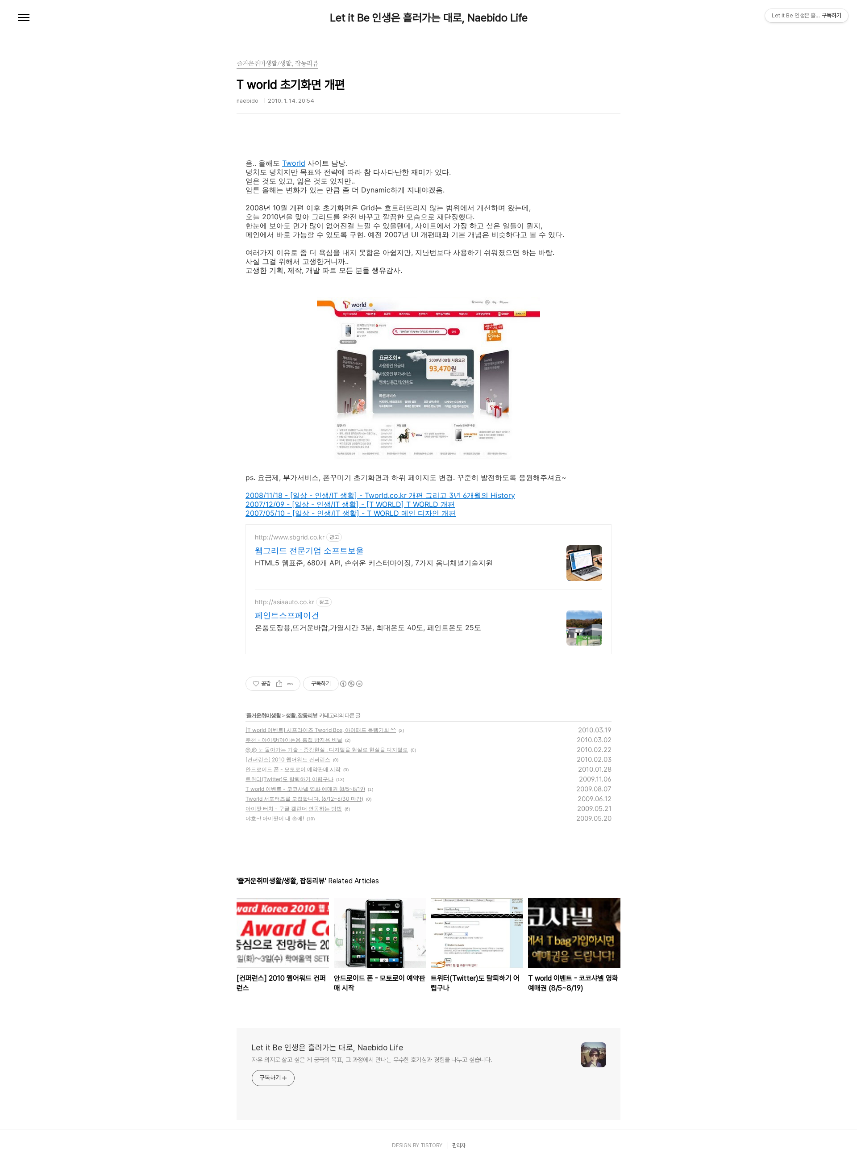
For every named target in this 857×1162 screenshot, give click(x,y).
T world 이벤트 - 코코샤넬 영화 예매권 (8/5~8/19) (305, 789)
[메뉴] (24, 18)
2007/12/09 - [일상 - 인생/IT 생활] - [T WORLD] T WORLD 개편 (350, 504)
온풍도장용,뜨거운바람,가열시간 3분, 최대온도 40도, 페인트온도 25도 (368, 627)
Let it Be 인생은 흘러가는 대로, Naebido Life (429, 18)
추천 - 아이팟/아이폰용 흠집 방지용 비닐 (293, 739)
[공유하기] (279, 683)
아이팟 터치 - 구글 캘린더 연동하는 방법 (293, 808)
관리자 (459, 1145)
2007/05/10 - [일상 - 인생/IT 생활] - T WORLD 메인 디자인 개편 (350, 513)
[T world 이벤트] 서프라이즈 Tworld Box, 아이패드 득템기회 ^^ (320, 730)
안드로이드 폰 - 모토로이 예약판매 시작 (293, 769)
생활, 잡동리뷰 (301, 715)
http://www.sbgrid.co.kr (289, 537)
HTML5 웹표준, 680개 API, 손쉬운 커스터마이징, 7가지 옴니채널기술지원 (374, 562)
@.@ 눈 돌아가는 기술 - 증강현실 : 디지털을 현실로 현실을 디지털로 (326, 749)
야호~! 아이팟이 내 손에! (274, 818)
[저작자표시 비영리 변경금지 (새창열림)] (351, 683)
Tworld (293, 163)
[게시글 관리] (290, 683)
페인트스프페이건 (287, 615)
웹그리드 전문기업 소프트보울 (309, 550)
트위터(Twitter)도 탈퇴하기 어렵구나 (289, 779)
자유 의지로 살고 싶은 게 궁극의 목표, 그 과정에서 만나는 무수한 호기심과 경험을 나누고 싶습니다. (372, 1059)
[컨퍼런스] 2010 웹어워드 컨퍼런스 (287, 759)
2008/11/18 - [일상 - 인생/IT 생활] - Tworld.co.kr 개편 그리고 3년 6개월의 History (380, 495)
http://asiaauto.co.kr (284, 602)
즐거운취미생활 (263, 715)
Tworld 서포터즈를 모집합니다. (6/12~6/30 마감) (304, 798)
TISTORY (431, 1145)
